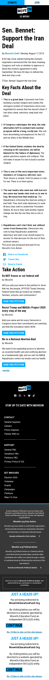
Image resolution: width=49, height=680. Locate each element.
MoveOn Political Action (29, 581)
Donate (12, 2)
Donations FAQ (11, 453)
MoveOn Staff (12, 53)
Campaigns (9, 489)
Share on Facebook (18, 254)
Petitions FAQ (11, 457)
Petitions (8, 493)
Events (7, 485)
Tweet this (13, 259)
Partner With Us (11, 434)
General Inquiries (12, 422)
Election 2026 (10, 477)
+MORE (6, 371)
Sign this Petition (13, 301)
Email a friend (15, 264)
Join (36, 2)
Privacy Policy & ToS (14, 461)
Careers (8, 426)
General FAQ (10, 449)
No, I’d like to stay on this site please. (24, 632)
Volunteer (8, 481)
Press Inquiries (11, 430)
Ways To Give (10, 497)
